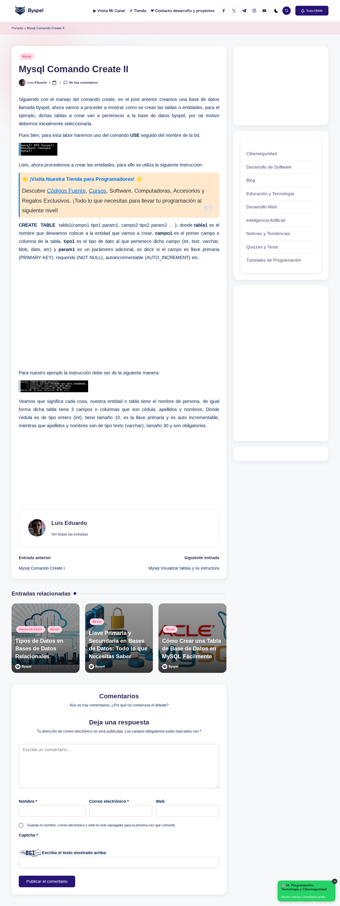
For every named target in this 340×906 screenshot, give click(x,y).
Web (160, 801)
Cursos (97, 191)
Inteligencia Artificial (265, 220)
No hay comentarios (83, 82)
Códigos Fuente (66, 191)
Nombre (28, 801)
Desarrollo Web (261, 206)
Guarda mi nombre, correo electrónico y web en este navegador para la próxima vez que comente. (101, 825)
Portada (17, 28)
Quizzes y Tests (262, 247)
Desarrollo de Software (269, 167)
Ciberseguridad (261, 153)
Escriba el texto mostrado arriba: (74, 852)
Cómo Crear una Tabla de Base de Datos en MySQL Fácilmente (191, 648)
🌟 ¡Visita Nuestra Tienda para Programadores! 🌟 (82, 179)
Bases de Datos (30, 629)
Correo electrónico (109, 801)
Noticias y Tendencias (268, 233)
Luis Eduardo (69, 523)
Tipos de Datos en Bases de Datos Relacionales (39, 648)
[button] (311, 11)
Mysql (26, 56)
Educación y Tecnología (270, 193)
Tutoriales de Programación (273, 260)
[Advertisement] (119, 315)
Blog (250, 180)
